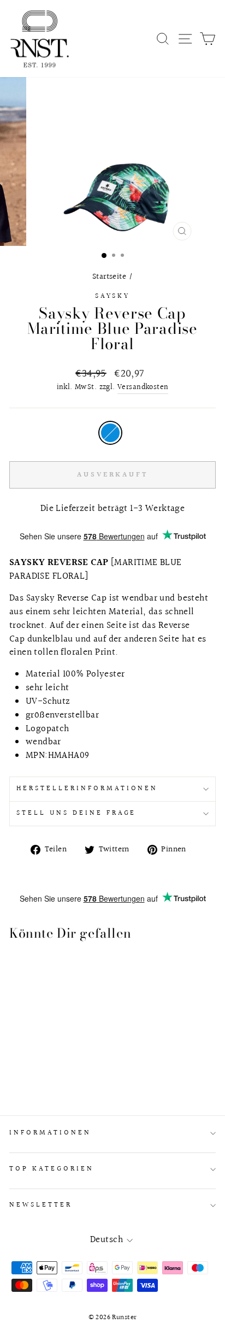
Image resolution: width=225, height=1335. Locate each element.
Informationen (50, 1132)
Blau (110, 433)
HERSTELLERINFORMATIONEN (87, 788)
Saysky (113, 296)
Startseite (109, 276)
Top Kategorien (51, 1168)
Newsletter (40, 1204)
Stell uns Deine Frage (76, 813)
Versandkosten (142, 387)
